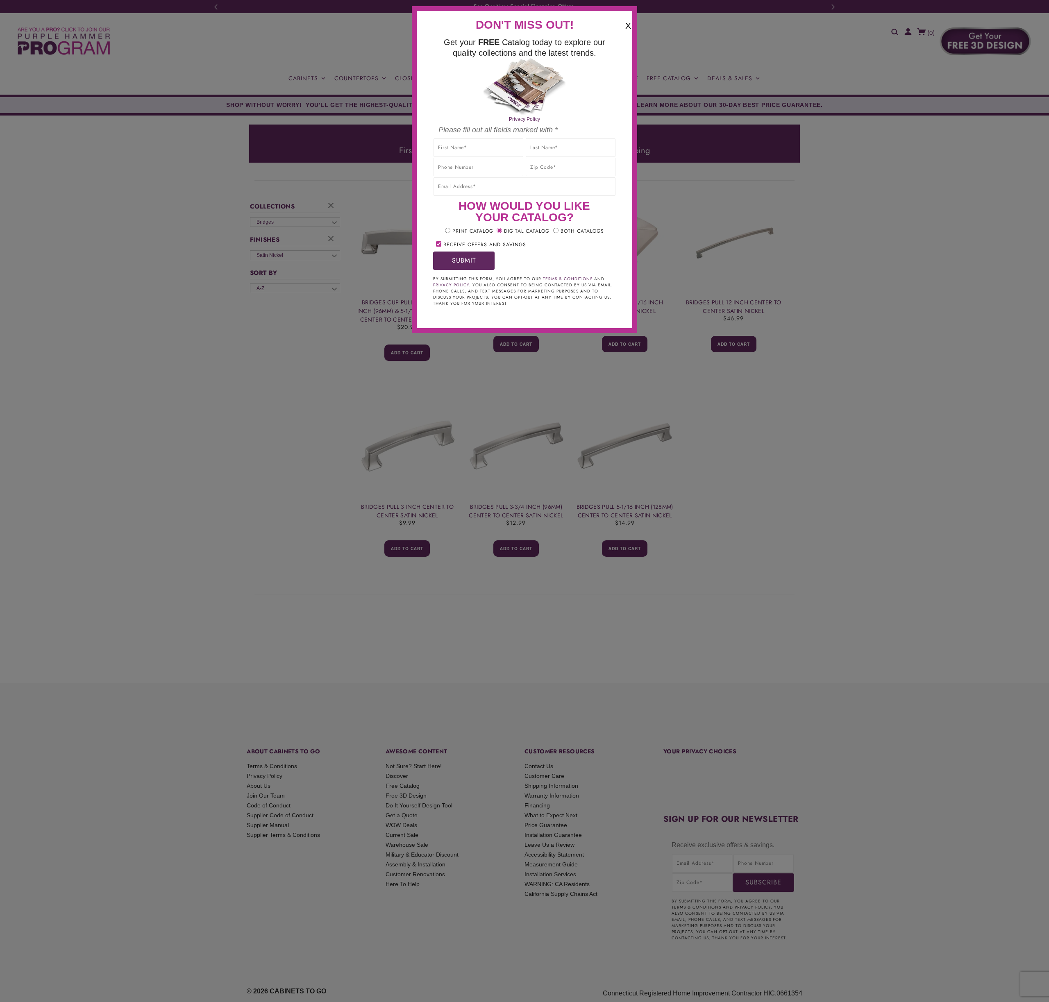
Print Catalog (472, 231)
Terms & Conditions (568, 279)
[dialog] (524, 501)
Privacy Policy (524, 119)
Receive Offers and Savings (484, 244)
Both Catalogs (582, 231)
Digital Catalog (526, 231)
